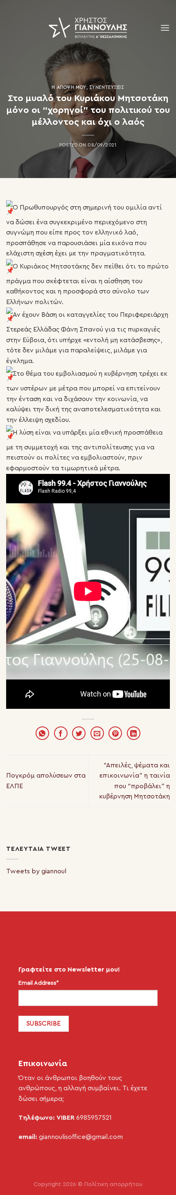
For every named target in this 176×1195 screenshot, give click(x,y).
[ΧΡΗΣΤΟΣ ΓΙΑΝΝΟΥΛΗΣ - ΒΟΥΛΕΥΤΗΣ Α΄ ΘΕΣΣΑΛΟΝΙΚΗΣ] (88, 28)
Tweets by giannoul (36, 871)
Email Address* (38, 983)
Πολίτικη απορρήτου (113, 1184)
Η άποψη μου (69, 87)
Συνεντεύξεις (106, 87)
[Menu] (165, 28)
